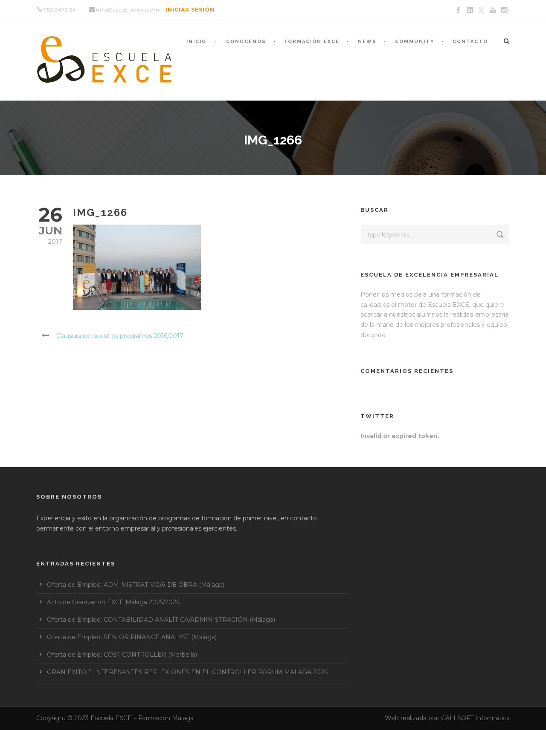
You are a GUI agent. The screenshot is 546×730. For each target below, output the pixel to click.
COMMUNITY (414, 41)
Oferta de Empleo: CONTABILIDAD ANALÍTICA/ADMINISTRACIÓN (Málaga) (161, 619)
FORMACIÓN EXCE (312, 41)
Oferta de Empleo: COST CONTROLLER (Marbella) (122, 654)
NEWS (367, 41)
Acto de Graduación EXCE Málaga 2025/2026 (113, 602)
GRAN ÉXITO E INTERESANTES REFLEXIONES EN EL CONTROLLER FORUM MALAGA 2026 (187, 672)
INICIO (196, 41)
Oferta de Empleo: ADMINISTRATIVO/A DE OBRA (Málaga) (135, 585)
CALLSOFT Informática (475, 718)
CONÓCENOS (246, 41)
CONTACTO (470, 41)
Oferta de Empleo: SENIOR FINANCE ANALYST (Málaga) (132, 637)
